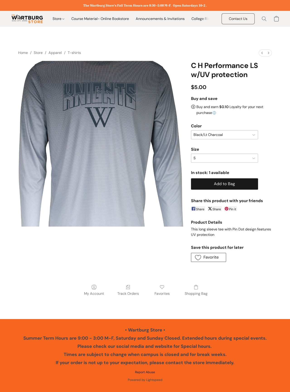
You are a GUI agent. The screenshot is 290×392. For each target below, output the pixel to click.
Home (23, 52)
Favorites (162, 293)
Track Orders (128, 293)
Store (57, 18)
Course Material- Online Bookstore (100, 18)
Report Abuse (145, 372)
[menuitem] (262, 53)
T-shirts (74, 52)
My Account (94, 293)
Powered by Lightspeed (145, 380)
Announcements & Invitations (160, 18)
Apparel (55, 52)
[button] (27, 18)
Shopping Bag (196, 293)
